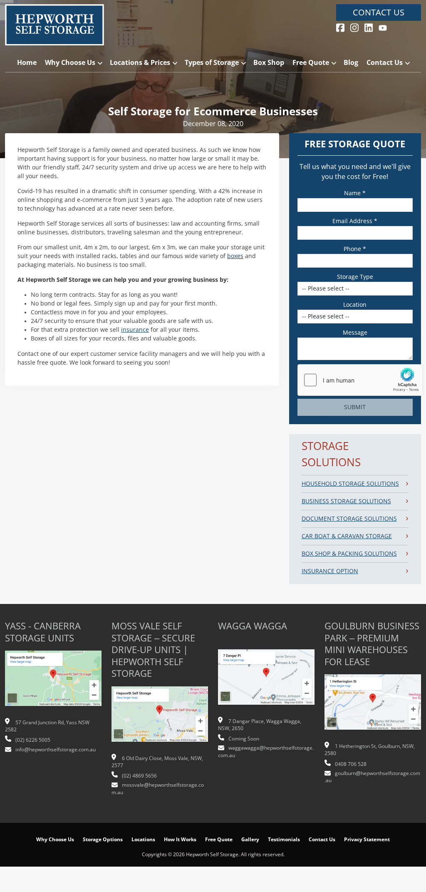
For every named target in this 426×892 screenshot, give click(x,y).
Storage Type (355, 276)
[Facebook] (340, 27)
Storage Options (103, 839)
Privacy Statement (367, 839)
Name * (355, 193)
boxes (235, 256)
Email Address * (354, 221)
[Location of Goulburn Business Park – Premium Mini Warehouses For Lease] (372, 706)
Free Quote (310, 62)
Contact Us (378, 12)
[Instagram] (354, 27)
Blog (351, 62)
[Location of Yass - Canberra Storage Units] (53, 682)
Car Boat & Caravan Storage (347, 536)
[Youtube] (383, 27)
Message (355, 332)
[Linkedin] (368, 27)
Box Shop (268, 62)
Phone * (355, 249)
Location (355, 304)
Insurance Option (330, 571)
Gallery (250, 839)
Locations (143, 839)
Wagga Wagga (252, 626)
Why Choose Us (70, 62)
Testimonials (284, 839)
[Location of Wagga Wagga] (266, 681)
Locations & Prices (140, 62)
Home (27, 62)
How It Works (180, 839)
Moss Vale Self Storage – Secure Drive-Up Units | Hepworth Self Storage (153, 650)
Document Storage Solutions (349, 518)
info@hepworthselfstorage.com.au (55, 749)
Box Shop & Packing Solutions (349, 553)
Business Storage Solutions (346, 501)
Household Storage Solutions (350, 483)
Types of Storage (212, 62)
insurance (135, 329)
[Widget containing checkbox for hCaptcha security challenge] (360, 380)
